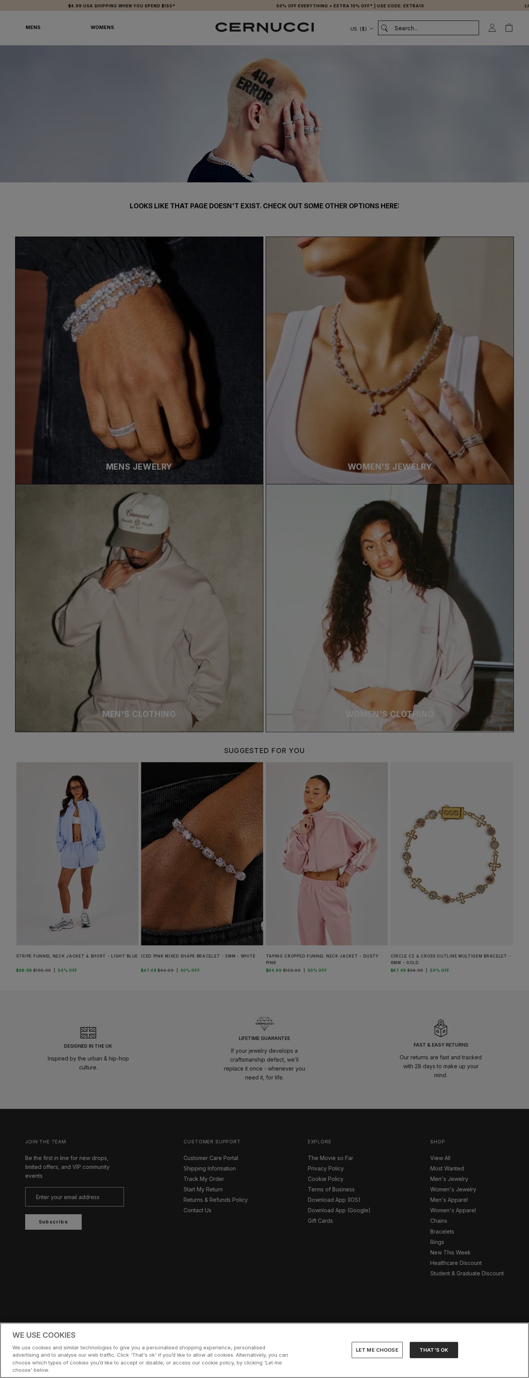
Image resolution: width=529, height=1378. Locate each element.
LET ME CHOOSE (377, 1350)
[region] (264, 1350)
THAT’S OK (433, 1350)
